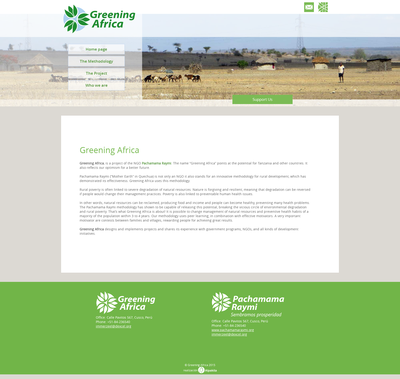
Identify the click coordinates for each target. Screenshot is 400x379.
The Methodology (96, 61)
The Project (96, 73)
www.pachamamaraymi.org (233, 330)
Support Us (262, 99)
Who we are (96, 85)
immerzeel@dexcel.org (113, 326)
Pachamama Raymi (156, 163)
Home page (96, 49)
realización (190, 370)
